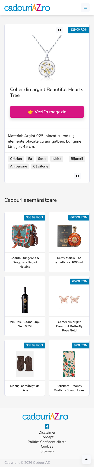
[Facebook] (47, 426)
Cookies (47, 446)
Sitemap (47, 451)
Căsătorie (40, 166)
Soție (42, 158)
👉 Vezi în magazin (47, 112)
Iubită (56, 158)
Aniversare (18, 166)
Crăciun (16, 158)
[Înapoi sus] (86, 459)
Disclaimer (47, 432)
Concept (47, 437)
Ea (30, 158)
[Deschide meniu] (85, 7)
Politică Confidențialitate (47, 442)
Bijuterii (77, 158)
